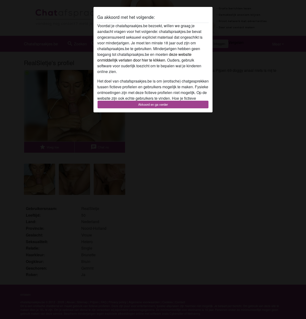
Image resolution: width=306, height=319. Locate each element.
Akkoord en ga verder (153, 104)
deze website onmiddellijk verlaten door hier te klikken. (144, 57)
